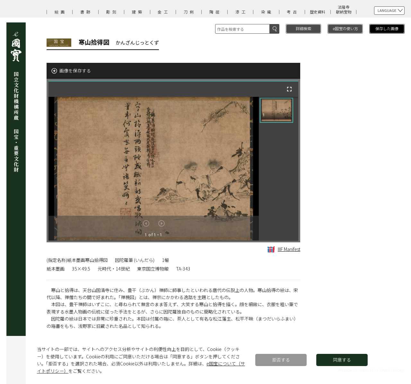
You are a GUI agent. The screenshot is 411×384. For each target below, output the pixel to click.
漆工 (241, 11)
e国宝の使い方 (345, 28)
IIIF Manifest (289, 249)
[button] (276, 110)
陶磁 (215, 11)
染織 (267, 11)
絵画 (61, 11)
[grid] (278, 168)
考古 (293, 11)
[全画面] (289, 89)
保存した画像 (386, 28)
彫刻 (112, 11)
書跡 (86, 11)
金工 (164, 11)
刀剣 (190, 11)
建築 (138, 11)
